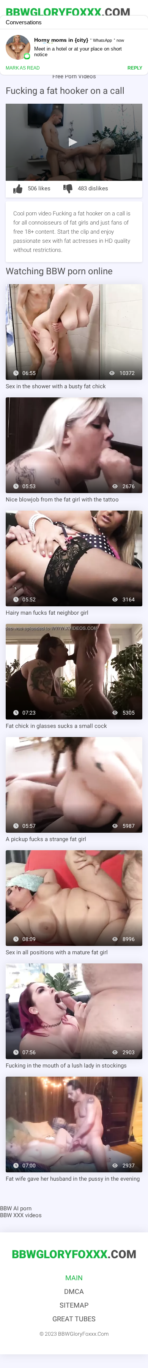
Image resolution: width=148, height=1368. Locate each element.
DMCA (74, 1291)
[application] (74, 142)
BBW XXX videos (21, 1215)
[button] (74, 141)
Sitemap (74, 1305)
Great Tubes (74, 1319)
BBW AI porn (15, 1208)
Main (74, 1278)
